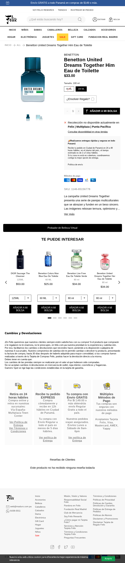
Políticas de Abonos (102, 515)
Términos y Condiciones (104, 496)
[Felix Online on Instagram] (52, 547)
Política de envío (75, 164)
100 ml (81, 88)
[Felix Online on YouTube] (73, 547)
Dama (38, 514)
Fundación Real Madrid (75, 509)
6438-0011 (15, 510)
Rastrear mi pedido (82, 10)
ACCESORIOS (108, 30)
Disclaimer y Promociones (105, 518)
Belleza (38, 503)
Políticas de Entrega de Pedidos (104, 510)
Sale (37, 535)
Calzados (39, 510)
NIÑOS (25, 30)
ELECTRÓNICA (29, 37)
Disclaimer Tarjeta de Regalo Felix (103, 523)
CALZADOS (90, 30)
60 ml (69, 88)
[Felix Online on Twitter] (66, 547)
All (19, 45)
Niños (38, 532)
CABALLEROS (54, 30)
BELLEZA (73, 30)
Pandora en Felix (72, 505)
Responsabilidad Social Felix (75, 500)
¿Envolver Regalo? (78, 99)
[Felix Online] (11, 19)
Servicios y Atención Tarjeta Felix (73, 527)
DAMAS (38, 30)
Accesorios (40, 499)
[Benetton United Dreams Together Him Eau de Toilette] (33, 81)
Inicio (8, 45)
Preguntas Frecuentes (75, 537)
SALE (63, 37)
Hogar (38, 524)
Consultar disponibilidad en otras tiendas (88, 131)
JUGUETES (48, 37)
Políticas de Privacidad (104, 499)
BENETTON (71, 54)
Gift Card (39, 521)
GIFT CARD (77, 37)
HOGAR (11, 37)
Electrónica (40, 517)
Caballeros (40, 507)
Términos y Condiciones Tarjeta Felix (75, 533)
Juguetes (39, 528)
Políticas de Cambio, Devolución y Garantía (103, 504)
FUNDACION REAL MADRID (103, 37)
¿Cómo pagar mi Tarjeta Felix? (76, 521)
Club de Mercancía (73, 512)
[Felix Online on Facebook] (59, 547)
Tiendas (62, 10)
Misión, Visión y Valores (75, 496)
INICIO (12, 30)
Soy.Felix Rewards (43, 10)
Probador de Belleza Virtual (62, 228)
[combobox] (51, 19)
